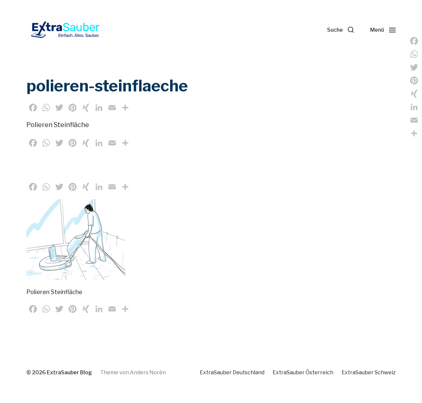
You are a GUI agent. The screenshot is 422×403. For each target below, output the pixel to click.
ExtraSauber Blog (69, 372)
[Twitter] (414, 67)
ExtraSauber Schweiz (369, 372)
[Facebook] (414, 41)
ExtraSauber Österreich (303, 372)
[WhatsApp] (414, 54)
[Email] (414, 120)
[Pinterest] (414, 80)
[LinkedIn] (414, 107)
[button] (340, 30)
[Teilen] (414, 133)
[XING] (414, 93)
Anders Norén (148, 372)
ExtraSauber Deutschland (232, 372)
